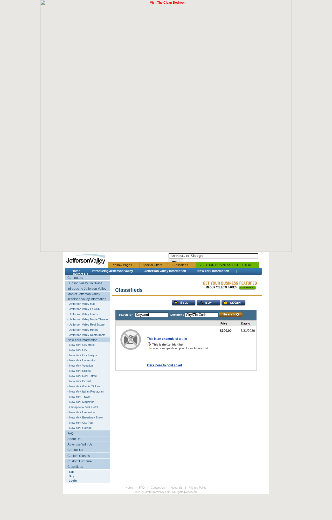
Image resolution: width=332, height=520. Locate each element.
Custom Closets (78, 456)
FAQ (70, 433)
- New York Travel (78, 396)
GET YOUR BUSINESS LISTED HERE (225, 265)
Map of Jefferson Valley (83, 294)
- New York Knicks (79, 370)
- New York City (77, 350)
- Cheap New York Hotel (82, 407)
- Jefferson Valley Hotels (82, 329)
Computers (75, 278)
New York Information (213, 271)
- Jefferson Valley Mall (81, 303)
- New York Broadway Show (85, 417)
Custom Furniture (79, 461)
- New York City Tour (80, 422)
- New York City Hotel (80, 344)
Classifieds (180, 265)
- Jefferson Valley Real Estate (86, 324)
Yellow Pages (122, 265)
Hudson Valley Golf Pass (84, 283)
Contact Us (80, 274)
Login (73, 480)
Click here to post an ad (164, 365)
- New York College (79, 427)
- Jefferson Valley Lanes (82, 314)
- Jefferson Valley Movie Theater (87, 319)
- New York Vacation (80, 365)
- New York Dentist (79, 381)
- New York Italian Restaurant (85, 391)
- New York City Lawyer (82, 355)
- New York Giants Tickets (84, 386)
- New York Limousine (81, 412)
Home (76, 271)
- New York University (81, 360)
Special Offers (152, 265)
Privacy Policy (197, 487)
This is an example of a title (167, 339)
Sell (71, 471)
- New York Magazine (80, 401)
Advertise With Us (79, 444)
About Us (73, 439)
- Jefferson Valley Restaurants (86, 334)
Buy (71, 476)
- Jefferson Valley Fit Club (83, 308)
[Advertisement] (94, 508)
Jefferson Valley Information (165, 271)
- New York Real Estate (82, 375)
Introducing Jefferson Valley (112, 271)
